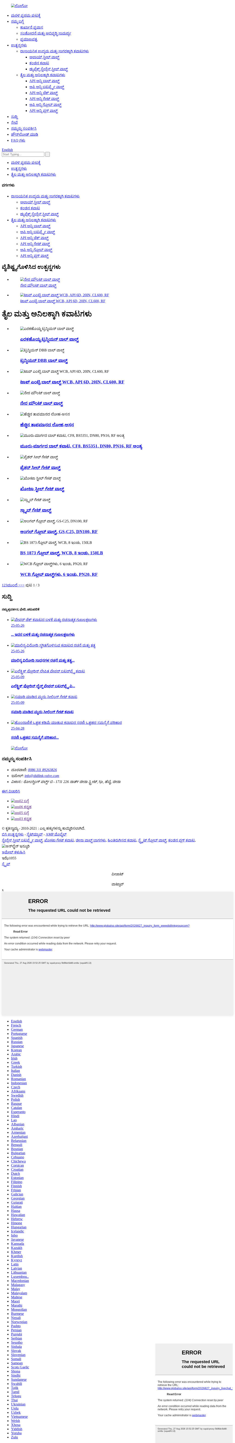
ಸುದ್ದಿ (14, 117)
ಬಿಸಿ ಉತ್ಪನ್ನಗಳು (13, 834)
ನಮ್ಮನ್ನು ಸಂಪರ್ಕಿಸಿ (23, 128)
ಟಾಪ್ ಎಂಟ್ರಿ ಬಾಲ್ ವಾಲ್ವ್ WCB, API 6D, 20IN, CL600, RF (62, 301)
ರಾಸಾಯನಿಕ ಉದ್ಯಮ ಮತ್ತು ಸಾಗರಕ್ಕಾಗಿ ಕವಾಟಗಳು (54, 51)
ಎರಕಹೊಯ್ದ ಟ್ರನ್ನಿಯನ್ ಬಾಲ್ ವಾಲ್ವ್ (49, 339)
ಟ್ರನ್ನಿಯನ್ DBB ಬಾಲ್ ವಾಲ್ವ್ (43, 360)
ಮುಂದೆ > (13, 585)
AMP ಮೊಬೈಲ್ (56, 834)
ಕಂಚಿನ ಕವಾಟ (39, 63)
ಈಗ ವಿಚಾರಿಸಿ (11, 791)
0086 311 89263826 (42, 770)
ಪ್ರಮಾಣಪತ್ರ (28, 39)
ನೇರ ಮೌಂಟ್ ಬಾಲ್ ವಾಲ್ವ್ (38, 285)
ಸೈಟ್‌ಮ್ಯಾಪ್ (35, 834)
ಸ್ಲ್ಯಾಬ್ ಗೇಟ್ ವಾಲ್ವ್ (35, 510)
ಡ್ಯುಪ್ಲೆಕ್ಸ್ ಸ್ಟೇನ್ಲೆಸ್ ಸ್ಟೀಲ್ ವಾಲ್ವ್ (48, 69)
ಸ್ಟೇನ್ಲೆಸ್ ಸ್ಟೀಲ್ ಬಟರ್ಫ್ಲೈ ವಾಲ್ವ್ (22, 840)
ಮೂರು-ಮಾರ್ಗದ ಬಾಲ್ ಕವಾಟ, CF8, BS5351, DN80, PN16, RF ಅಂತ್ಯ (81, 446)
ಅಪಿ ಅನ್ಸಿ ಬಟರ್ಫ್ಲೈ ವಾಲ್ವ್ (46, 87)
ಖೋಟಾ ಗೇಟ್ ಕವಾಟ (59, 840)
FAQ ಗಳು (18, 140)
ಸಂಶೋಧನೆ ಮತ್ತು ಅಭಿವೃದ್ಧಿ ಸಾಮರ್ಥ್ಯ (45, 33)
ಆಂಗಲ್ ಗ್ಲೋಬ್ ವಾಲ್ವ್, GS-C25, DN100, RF (59, 531)
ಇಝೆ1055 (9, 858)
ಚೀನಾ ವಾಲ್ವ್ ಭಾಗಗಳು (91, 840)
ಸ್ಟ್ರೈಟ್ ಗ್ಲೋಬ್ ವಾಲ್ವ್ (152, 840)
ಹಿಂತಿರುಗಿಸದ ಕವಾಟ (122, 840)
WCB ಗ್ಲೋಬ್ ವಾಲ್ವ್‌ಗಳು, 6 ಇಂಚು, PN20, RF (59, 574)
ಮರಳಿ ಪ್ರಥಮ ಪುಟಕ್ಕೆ (25, 15)
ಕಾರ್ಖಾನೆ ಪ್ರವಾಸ (31, 27)
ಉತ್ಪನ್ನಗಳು (19, 45)
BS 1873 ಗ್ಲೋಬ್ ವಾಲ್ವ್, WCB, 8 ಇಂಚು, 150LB (61, 552)
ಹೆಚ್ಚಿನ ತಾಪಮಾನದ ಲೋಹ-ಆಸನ (47, 424)
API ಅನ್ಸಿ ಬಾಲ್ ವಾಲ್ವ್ (44, 81)
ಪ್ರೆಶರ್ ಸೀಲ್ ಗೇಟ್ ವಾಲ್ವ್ (40, 467)
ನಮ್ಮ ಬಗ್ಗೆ (17, 21)
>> (22, 585)
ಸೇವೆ (14, 122)
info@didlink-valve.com (42, 776)
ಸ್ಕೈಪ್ (6, 864)
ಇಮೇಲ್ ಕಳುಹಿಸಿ (13, 852)
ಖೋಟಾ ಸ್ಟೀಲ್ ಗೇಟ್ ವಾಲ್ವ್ (42, 488)
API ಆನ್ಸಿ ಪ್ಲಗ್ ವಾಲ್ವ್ (43, 111)
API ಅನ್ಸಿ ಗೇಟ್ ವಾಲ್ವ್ (44, 99)
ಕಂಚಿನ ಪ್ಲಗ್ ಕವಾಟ (181, 840)
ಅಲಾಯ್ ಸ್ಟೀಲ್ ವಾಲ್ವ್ (44, 57)
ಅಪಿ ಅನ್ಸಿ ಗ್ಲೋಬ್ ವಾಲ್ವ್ (45, 105)
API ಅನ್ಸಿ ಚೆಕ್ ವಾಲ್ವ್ (43, 93)
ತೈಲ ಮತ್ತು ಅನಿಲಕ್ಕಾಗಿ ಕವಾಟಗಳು (42, 75)
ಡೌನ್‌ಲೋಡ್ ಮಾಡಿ (24, 134)
